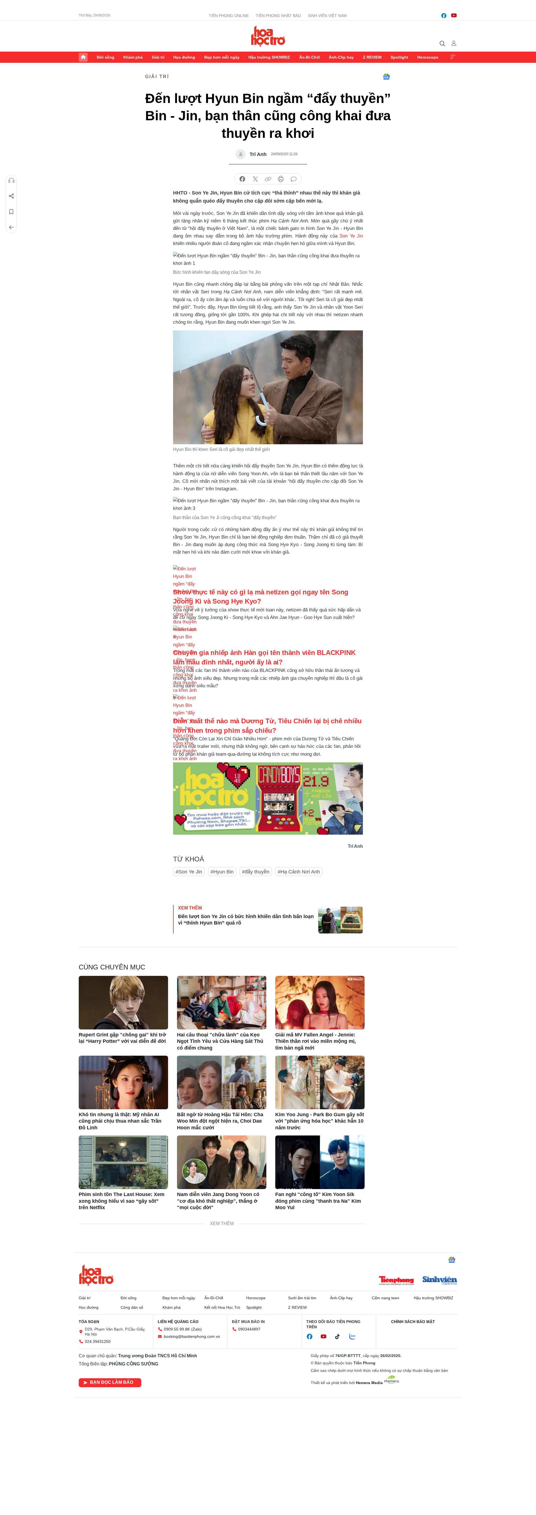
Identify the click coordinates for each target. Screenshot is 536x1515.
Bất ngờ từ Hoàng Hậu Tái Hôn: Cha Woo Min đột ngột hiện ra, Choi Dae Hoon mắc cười (220, 1121)
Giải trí (158, 57)
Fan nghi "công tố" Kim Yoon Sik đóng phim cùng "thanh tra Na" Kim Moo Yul (318, 1201)
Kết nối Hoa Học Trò (222, 1307)
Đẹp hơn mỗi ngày (222, 57)
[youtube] (454, 15)
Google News (386, 76)
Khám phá (133, 57)
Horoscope (427, 57)
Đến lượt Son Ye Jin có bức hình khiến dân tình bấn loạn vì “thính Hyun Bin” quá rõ (246, 920)
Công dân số (132, 1307)
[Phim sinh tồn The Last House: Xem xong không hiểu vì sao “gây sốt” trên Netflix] (123, 1162)
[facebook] (444, 15)
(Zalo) (196, 1329)
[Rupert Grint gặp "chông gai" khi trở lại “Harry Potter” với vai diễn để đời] (123, 1002)
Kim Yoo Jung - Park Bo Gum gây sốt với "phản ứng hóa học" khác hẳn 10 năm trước (319, 1121)
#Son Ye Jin (189, 872)
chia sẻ (242, 179)
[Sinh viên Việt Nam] (440, 1281)
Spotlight (399, 57)
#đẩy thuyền (255, 872)
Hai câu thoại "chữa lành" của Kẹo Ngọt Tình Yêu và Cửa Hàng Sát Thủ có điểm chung (220, 1041)
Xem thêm (452, 57)
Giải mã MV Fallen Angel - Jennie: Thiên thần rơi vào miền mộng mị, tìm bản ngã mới (315, 1041)
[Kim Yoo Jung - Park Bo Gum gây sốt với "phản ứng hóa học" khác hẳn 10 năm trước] (320, 1082)
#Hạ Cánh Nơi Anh (299, 872)
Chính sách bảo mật (413, 1321)
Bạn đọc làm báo (111, 1382)
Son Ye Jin (351, 236)
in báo (280, 179)
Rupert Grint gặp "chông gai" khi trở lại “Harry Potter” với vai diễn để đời (122, 1038)
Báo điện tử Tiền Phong (268, 36)
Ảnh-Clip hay (341, 57)
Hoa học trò (96, 1275)
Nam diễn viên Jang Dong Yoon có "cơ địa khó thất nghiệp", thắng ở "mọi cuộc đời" (218, 1201)
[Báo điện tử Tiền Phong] (396, 1281)
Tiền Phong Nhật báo (278, 15)
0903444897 (249, 1329)
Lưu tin (11, 211)
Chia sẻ (11, 196)
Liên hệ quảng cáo (178, 1321)
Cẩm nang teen (385, 1298)
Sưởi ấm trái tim (302, 1298)
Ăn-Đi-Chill (309, 57)
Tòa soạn (89, 1321)
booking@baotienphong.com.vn (192, 1336)
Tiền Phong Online (229, 15)
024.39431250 (98, 1341)
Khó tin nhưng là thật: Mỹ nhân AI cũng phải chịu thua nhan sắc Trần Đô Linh (120, 1121)
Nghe (11, 180)
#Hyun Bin (222, 872)
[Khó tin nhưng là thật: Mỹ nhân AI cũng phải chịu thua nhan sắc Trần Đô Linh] (123, 1082)
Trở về (11, 227)
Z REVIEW (372, 57)
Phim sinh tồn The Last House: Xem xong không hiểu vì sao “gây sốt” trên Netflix (121, 1201)
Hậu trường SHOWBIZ (269, 57)
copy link (268, 179)
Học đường (184, 57)
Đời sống (105, 57)
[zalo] (355, 1337)
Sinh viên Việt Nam (327, 15)
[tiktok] (340, 1336)
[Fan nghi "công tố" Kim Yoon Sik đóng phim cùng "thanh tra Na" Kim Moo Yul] (320, 1162)
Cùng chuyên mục (112, 967)
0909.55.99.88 (177, 1329)
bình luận (293, 179)
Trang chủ (83, 57)
